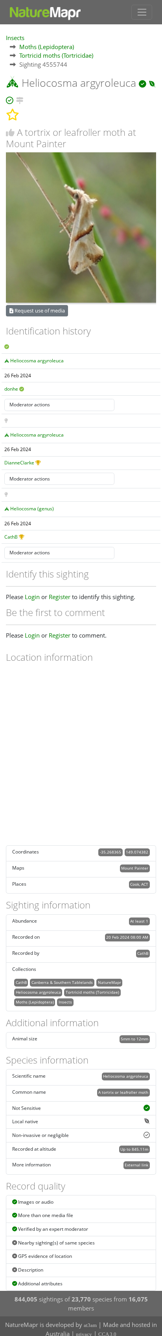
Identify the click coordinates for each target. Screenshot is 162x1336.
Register (59, 597)
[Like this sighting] (10, 132)
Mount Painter (134, 868)
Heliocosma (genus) (32, 508)
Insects (15, 38)
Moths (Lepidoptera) (46, 47)
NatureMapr (109, 982)
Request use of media (39, 310)
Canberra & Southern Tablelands (62, 982)
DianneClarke (19, 462)
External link (136, 1165)
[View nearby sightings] (20, 99)
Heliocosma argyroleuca (37, 360)
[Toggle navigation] (141, 12)
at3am (90, 1325)
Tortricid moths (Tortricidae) (56, 55)
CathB (11, 537)
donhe (11, 389)
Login (32, 597)
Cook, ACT (139, 884)
